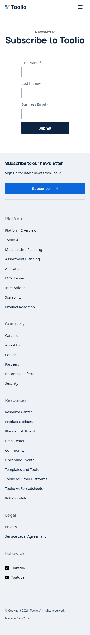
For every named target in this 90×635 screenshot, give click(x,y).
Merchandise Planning (23, 249)
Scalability (13, 297)
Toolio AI (12, 239)
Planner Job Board (20, 431)
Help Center (14, 440)
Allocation (13, 268)
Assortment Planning (22, 259)
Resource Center (18, 412)
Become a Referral (20, 373)
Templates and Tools (22, 469)
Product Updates (19, 421)
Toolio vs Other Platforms (26, 478)
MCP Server (14, 278)
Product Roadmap (20, 306)
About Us (12, 345)
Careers (11, 335)
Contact (11, 354)
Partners (12, 364)
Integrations (15, 287)
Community (14, 450)
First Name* (31, 62)
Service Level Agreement (25, 536)
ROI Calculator (17, 498)
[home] (17, 7)
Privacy (11, 526)
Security (11, 383)
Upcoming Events (19, 459)
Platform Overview (20, 230)
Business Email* (34, 104)
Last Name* (31, 83)
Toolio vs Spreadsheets (24, 488)
